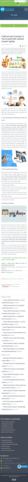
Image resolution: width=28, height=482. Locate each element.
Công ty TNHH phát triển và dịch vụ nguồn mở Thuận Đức (18, 476)
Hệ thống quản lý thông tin (7, 424)
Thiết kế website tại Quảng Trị (8, 421)
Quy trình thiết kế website (7, 442)
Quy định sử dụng (5, 446)
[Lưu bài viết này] (25, 46)
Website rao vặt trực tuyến (7, 432)
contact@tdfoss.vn (9, 272)
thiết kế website (16, 72)
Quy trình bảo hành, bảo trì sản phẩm (9, 444)
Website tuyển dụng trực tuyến (8, 430)
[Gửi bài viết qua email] (20, 46)
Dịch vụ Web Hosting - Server (7, 450)
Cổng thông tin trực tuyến (7, 426)
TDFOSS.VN (16, 84)
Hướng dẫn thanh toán (6, 440)
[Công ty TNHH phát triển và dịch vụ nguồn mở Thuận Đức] (7, 9)
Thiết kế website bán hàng (7, 428)
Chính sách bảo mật (5, 448)
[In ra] (23, 46)
